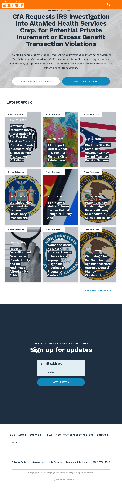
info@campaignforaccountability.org (68, 462)
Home (11, 435)
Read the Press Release (36, 81)
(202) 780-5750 (101, 462)
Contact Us (38, 462)
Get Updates (61, 382)
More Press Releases (98, 290)
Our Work (36, 435)
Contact (102, 435)
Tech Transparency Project (75, 435)
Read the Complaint (86, 81)
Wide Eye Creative (65, 480)
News (49, 435)
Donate (13, 442)
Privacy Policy (19, 462)
